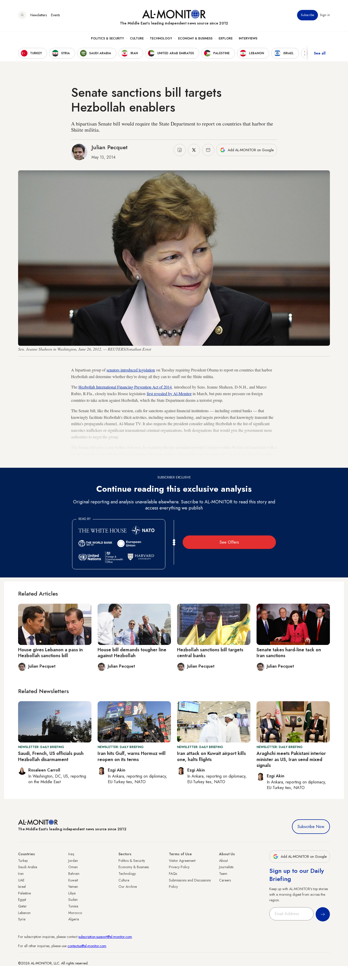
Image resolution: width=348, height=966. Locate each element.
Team (223, 873)
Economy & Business (195, 38)
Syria (21, 919)
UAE (21, 880)
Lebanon (24, 912)
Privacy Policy (179, 867)
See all (320, 53)
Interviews (248, 38)
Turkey (23, 860)
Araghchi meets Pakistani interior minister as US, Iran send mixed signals (291, 759)
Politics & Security (107, 38)
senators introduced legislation (130, 369)
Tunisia (73, 906)
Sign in (325, 15)
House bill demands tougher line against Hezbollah (132, 652)
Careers (225, 880)
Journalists (226, 867)
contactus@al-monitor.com (87, 945)
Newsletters (38, 15)
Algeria (73, 919)
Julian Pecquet (109, 147)
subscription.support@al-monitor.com (105, 936)
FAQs (173, 873)
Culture (137, 38)
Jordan (73, 860)
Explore (226, 38)
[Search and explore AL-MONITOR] (22, 15)
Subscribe (307, 15)
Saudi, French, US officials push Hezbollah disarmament (51, 756)
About (223, 860)
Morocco (75, 912)
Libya (72, 893)
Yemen (73, 886)
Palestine (24, 893)
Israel (22, 886)
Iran (21, 873)
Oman (73, 867)
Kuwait (73, 880)
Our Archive (127, 886)
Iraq (71, 854)
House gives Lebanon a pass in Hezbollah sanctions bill (50, 652)
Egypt (22, 899)
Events (55, 15)
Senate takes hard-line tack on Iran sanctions (289, 652)
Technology (161, 38)
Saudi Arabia (27, 867)
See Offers (229, 542)
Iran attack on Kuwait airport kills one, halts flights (211, 756)
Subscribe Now (311, 827)
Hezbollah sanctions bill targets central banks (210, 652)
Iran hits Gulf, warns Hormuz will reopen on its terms (132, 756)
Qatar (22, 906)
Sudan (73, 899)
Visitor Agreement (182, 860)
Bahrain (73, 873)
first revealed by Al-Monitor (169, 393)
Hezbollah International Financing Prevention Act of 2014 (125, 387)
